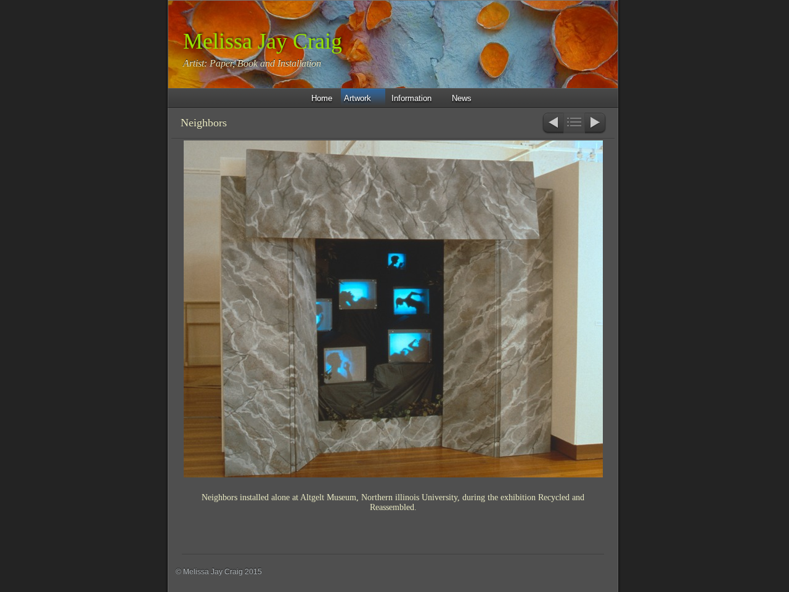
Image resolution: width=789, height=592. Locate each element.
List (574, 123)
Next (596, 123)
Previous (552, 123)
